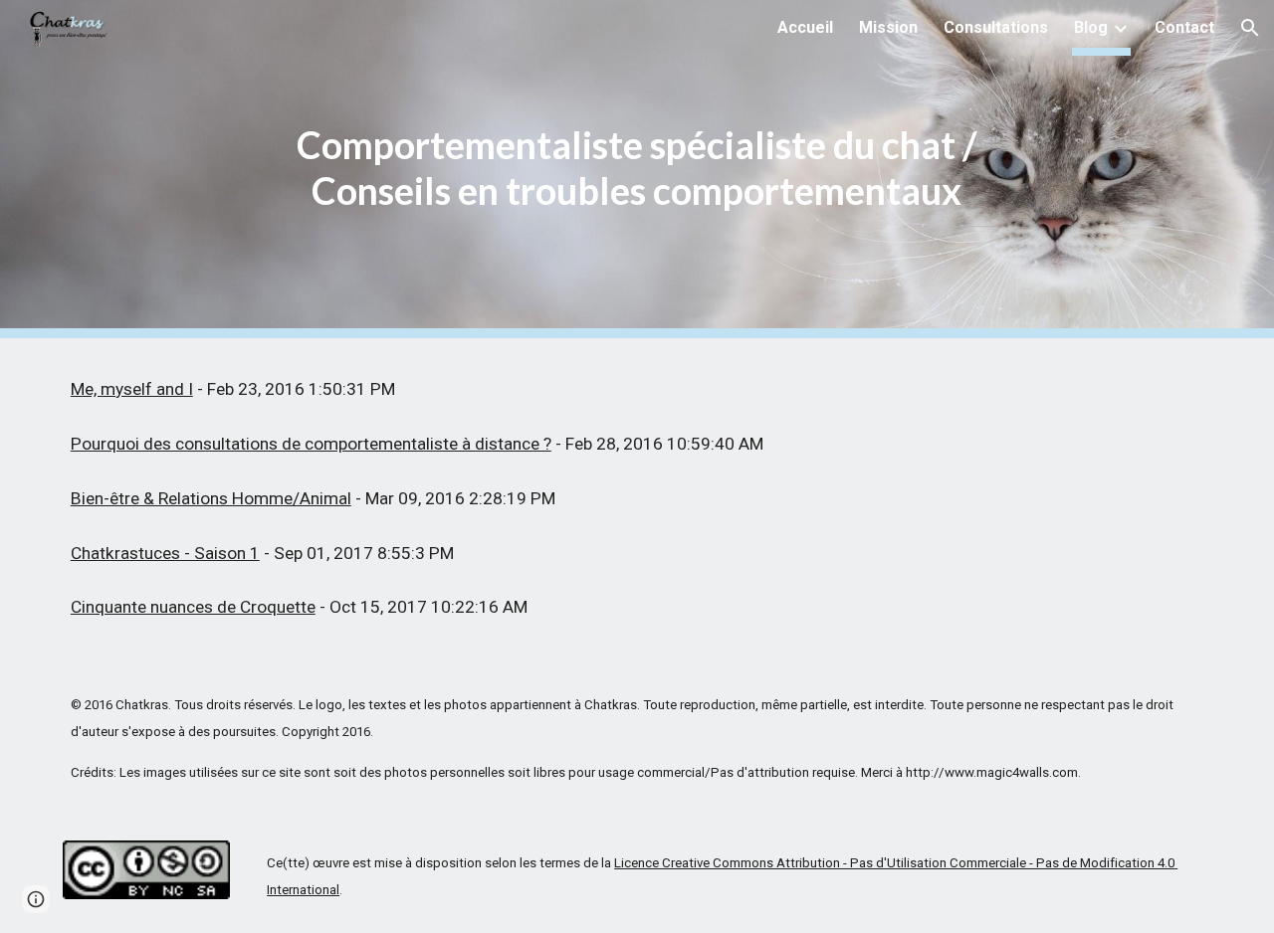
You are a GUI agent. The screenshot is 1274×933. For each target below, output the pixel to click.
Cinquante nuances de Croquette (193, 607)
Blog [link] (1091, 27)
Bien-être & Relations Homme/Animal (211, 498)
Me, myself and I (132, 389)
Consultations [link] (996, 27)
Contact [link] (1184, 27)
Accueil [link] (805, 27)
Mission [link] (888, 27)
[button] (1250, 28)
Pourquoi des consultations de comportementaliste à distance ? (311, 444)
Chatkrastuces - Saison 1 (165, 553)
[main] (637, 169)
